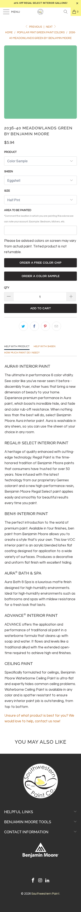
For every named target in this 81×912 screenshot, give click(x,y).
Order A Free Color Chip (40, 262)
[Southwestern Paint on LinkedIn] (47, 881)
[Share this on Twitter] (23, 326)
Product (10, 152)
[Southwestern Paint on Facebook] (33, 881)
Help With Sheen (44, 346)
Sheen (8, 171)
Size (7, 190)
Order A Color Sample (41, 276)
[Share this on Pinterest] (45, 326)
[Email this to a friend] (56, 326)
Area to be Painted (39, 216)
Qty (6, 287)
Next (49, 26)
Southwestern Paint (45, 893)
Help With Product (16, 346)
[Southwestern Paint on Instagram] (40, 881)
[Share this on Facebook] (34, 326)
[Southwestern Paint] (40, 12)
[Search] (66, 12)
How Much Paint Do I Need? (22, 352)
